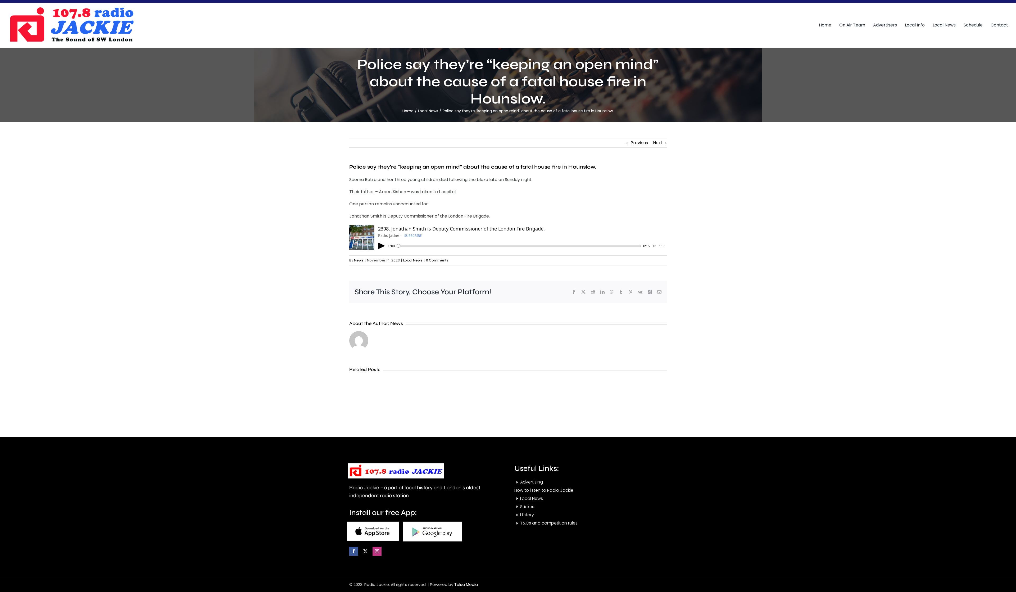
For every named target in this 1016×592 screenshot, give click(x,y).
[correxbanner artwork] (71, 9)
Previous (639, 143)
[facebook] (353, 551)
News (359, 260)
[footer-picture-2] (432, 524)
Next (658, 143)
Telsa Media (466, 584)
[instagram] (377, 551)
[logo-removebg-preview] (396, 465)
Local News (413, 260)
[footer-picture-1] (373, 524)
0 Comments (437, 260)
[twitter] (365, 551)
